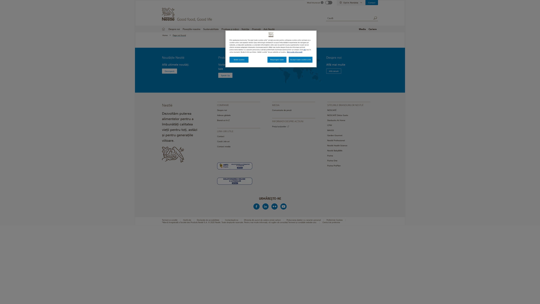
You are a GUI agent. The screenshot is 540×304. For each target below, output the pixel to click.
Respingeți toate (277, 60)
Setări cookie (239, 60)
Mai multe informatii (294, 52)
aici (304, 50)
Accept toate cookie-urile (300, 60)
